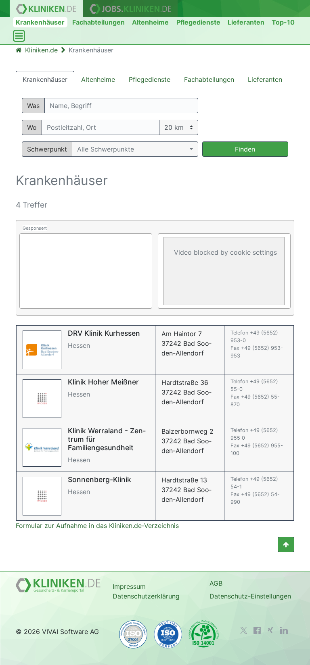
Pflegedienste (198, 22)
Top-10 (283, 22)
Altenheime (150, 22)
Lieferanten (246, 22)
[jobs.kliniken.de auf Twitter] (243, 630)
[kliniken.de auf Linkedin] (284, 630)
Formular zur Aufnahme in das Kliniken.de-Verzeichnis (97, 526)
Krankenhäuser (40, 22)
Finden (245, 149)
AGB (215, 583)
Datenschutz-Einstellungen (250, 596)
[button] (135, 149)
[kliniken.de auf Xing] (270, 630)
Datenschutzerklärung (146, 596)
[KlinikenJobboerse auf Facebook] (257, 630)
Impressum (129, 586)
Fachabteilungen (98, 22)
